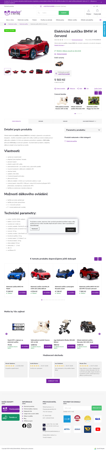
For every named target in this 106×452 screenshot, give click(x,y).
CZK (97, 6)
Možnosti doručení (62, 54)
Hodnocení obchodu (53, 355)
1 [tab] (75, 113)
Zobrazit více (53, 381)
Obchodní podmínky (9, 6)
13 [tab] (59, 299)
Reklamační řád (28, 411)
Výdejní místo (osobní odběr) (31, 413)
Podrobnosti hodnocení (77, 40)
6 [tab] (49, 299)
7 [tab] (50, 299)
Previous (96, 93)
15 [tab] (62, 299)
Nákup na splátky (28, 416)
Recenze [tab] (41, 121)
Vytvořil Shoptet (100, 448)
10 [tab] (55, 299)
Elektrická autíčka (72, 141)
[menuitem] (10, 20)
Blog (25, 418)
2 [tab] (76, 113)
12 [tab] (58, 299)
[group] (18, 334)
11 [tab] (56, 299)
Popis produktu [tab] (16, 121)
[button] (18, 346)
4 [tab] (79, 113)
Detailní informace (59, 45)
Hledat (63, 13)
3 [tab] (78, 113)
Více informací (34, 225)
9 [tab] (53, 299)
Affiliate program (28, 421)
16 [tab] (64, 299)
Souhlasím (70, 230)
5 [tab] (47, 299)
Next (100, 93)
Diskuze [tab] (65, 121)
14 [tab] (61, 299)
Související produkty (88, 121)
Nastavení (35, 229)
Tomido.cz (13, 417)
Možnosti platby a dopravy (31, 409)
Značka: (98, 88)
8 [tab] (52, 299)
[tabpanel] (62, 103)
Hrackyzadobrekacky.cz (18, 409)
